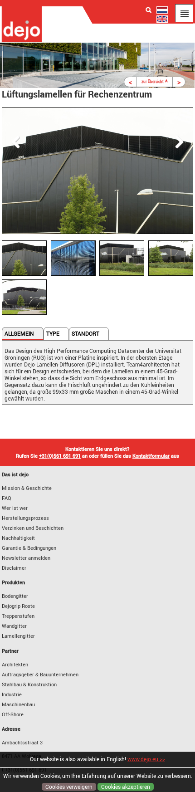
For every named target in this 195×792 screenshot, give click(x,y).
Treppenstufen (18, 615)
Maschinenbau (18, 704)
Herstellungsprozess (25, 517)
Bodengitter (15, 595)
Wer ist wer (15, 507)
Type (52, 333)
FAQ (6, 497)
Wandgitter (14, 625)
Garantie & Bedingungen (29, 547)
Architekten (15, 664)
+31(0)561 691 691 (60, 455)
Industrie (12, 694)
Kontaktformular (151, 455)
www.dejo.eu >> (146, 759)
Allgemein (19, 333)
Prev (13, 142)
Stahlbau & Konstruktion (29, 684)
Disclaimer (14, 567)
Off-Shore (13, 714)
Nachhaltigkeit (18, 537)
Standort (85, 333)
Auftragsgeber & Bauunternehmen (40, 674)
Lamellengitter (18, 635)
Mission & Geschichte (27, 487)
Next (182, 142)
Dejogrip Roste (18, 605)
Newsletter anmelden (26, 557)
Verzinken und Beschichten (32, 527)
